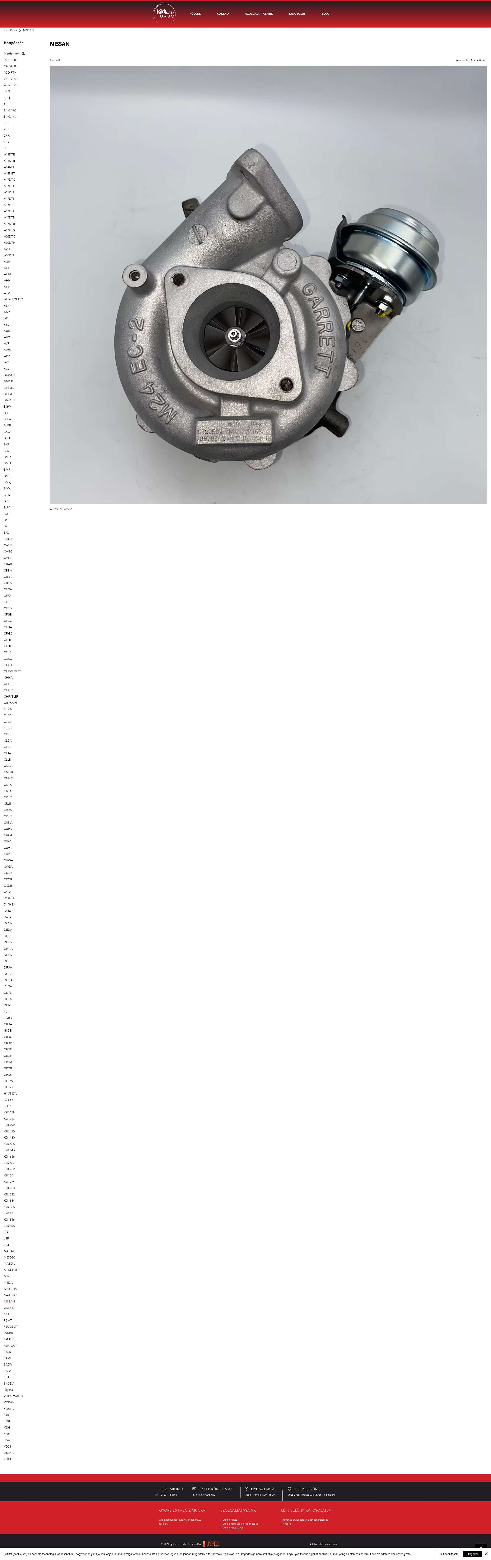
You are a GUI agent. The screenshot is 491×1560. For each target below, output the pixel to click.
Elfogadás (472, 1554)
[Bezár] (486, 1554)
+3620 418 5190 (168, 1495)
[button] (259, 13)
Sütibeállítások (449, 1554)
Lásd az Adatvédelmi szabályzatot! (391, 1554)
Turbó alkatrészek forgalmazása (239, 1524)
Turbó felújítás (229, 1520)
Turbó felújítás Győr (232, 1527)
